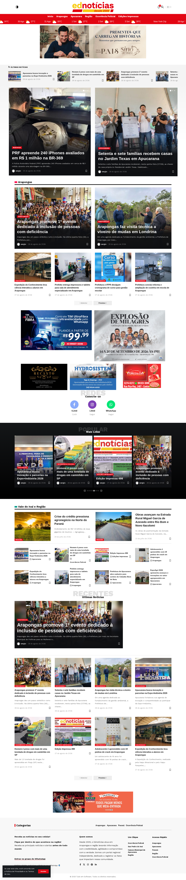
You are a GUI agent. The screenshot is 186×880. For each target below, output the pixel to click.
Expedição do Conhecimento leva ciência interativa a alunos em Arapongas (31, 288)
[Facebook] (74, 408)
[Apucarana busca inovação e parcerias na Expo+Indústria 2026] (21, 555)
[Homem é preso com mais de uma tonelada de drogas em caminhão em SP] (14, 76)
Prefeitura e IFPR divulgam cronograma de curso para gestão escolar (111, 288)
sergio (19, 171)
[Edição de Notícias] (93, 7)
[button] (43, 871)
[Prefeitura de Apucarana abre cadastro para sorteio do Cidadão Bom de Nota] (137, 132)
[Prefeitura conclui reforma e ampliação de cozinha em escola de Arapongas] (153, 267)
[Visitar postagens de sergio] (14, 171)
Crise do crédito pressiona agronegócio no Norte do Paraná (71, 520)
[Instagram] (92, 408)
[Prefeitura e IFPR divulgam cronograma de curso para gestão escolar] (113, 267)
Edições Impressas (65, 474)
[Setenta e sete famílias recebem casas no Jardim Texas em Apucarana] (113, 76)
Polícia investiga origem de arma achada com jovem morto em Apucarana (45, 153)
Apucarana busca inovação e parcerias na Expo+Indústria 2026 (40, 553)
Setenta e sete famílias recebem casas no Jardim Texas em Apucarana (134, 74)
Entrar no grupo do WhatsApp (30, 859)
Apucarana (19, 142)
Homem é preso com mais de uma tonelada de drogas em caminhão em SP (39, 74)
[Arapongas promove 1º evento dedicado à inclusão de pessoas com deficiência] (63, 76)
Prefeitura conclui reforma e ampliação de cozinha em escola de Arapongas (152, 288)
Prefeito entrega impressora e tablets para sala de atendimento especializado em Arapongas (72, 288)
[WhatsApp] (111, 408)
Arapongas (23, 216)
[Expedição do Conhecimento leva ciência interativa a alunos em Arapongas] (33, 267)
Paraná (121, 825)
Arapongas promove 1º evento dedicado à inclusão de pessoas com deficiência (86, 74)
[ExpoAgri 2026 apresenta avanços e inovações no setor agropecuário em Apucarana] (142, 577)
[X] (84, 865)
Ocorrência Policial (26, 464)
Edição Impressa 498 (70, 478)
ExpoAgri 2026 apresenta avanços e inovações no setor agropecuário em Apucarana (159, 575)
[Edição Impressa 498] (73, 461)
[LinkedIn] (96, 865)
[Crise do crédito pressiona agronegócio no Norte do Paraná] (33, 526)
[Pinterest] (91, 865)
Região (19, 540)
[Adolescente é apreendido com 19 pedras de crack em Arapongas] (142, 555)
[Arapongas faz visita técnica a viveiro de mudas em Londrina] (162, 76)
